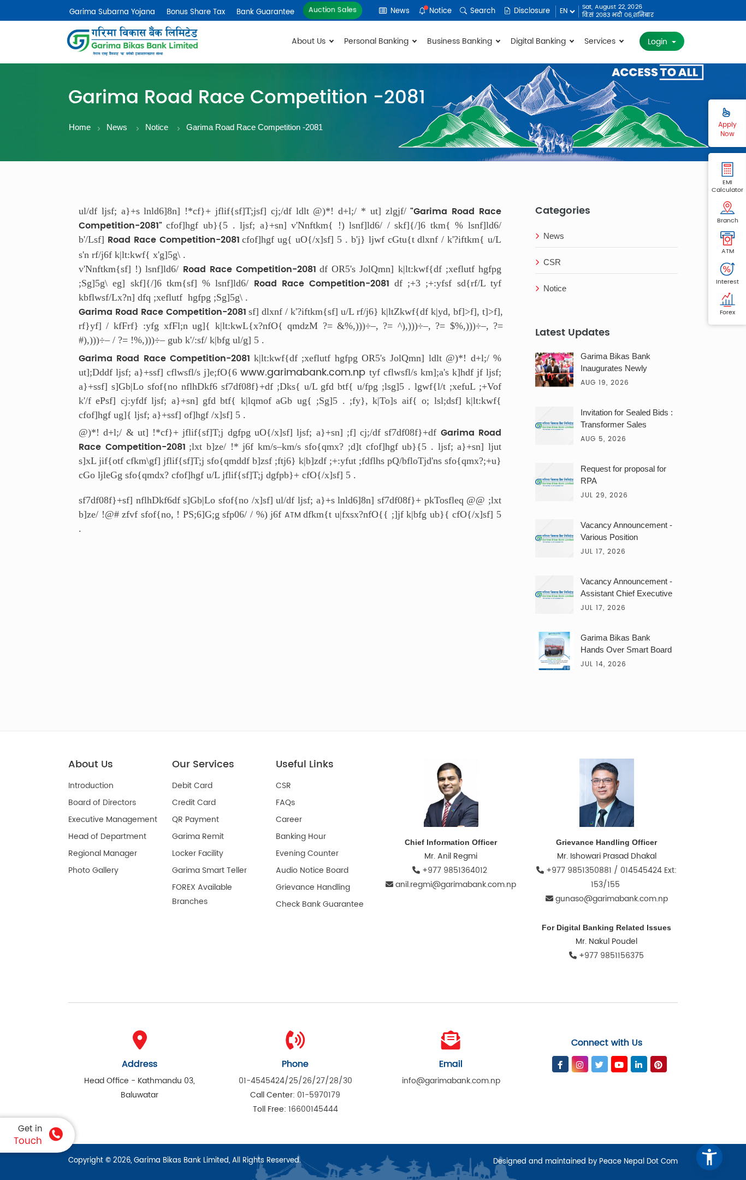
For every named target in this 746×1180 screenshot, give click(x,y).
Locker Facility (197, 853)
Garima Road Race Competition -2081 (254, 127)
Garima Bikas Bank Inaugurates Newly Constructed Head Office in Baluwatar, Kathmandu (625, 363)
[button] (709, 1157)
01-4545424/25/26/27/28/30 (295, 1081)
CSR (552, 262)
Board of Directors (102, 802)
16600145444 (313, 1109)
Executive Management (112, 819)
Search (481, 11)
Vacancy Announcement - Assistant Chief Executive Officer (626, 589)
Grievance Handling (313, 887)
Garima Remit (198, 836)
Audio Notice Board (312, 870)
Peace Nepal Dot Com (638, 1161)
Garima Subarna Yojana (112, 12)
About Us (310, 41)
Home (80, 127)
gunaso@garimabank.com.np (611, 899)
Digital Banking (539, 41)
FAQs (285, 802)
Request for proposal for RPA (623, 474)
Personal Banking (377, 41)
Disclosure (531, 11)
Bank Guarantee (265, 12)
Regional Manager (102, 853)
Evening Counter (307, 853)
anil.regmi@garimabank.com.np (455, 884)
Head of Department (107, 836)
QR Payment (195, 819)
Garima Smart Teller (209, 870)
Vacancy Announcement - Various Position (626, 531)
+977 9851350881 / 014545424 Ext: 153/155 (610, 877)
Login (659, 42)
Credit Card (194, 802)
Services (601, 41)
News (399, 11)
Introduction (91, 785)
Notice (439, 11)
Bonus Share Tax (196, 12)
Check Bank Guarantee (320, 904)
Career (289, 819)
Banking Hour (301, 836)
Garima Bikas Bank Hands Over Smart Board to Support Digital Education (626, 645)
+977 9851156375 (610, 955)
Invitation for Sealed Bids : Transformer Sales (627, 418)
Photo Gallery (93, 870)
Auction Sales (332, 10)
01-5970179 (318, 1095)
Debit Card (192, 785)
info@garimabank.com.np (451, 1081)
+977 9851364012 (454, 870)
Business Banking (460, 41)
